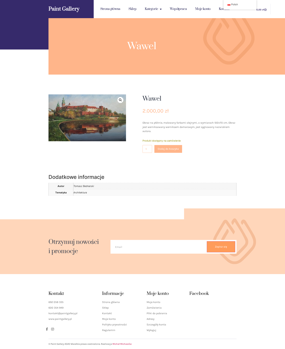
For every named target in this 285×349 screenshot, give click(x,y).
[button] (120, 100)
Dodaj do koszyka (168, 148)
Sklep (132, 9)
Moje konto (203, 9)
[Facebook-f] (46, 329)
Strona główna (110, 9)
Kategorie (151, 9)
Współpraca (178, 9)
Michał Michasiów (122, 344)
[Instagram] (52, 329)
